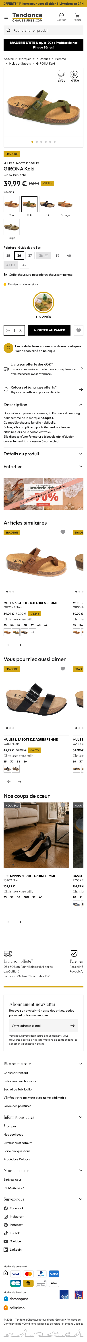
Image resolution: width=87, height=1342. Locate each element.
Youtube (15, 1241)
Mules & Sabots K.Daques (21, 163)
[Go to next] (19, 645)
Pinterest (16, 1225)
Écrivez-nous (12, 1180)
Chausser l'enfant (16, 1073)
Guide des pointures (17, 1106)
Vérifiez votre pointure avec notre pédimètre (35, 1098)
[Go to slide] (32, 142)
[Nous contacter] (80, 1170)
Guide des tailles (29, 248)
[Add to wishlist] (78, 330)
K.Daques (43, 59)
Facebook (17, 1208)
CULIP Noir (11, 744)
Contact (61, 19)
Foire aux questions (17, 1151)
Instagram (17, 1216)
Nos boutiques (13, 1134)
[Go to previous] (9, 645)
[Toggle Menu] (6, 17)
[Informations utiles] (80, 1117)
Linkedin (16, 1249)
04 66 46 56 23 (14, 1188)
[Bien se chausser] (80, 1063)
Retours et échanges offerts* (34, 387)
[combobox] (43, 30)
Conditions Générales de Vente (41, 1323)
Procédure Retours (17, 1159)
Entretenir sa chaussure (20, 1081)
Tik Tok (15, 1233)
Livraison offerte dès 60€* (32, 364)
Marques (25, 59)
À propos (10, 1126)
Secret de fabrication (18, 1089)
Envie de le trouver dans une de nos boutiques (48, 346)
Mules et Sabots (20, 63)
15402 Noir (11, 880)
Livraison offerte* (18, 961)
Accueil (9, 59)
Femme (60, 59)
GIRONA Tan (13, 607)
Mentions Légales (72, 1323)
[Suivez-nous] (80, 1199)
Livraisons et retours (18, 1143)
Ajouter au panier (49, 330)
